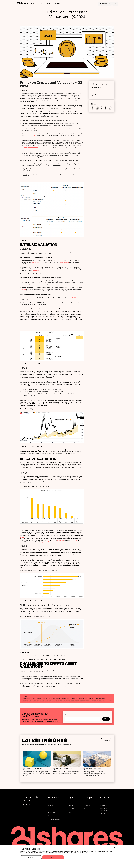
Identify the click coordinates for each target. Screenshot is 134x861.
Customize (31, 857)
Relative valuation (96, 91)
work (35, 135)
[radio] (68, 714)
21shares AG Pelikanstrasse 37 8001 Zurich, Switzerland (105, 808)
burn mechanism (64, 262)
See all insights (106, 740)
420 (27, 655)
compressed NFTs (45, 542)
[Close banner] (114, 847)
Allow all (53, 857)
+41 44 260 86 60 (105, 813)
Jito (77, 540)
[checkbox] (87, 714)
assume (24, 289)
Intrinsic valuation (96, 87)
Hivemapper (60, 540)
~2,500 (22, 537)
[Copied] (101, 108)
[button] (33, 3)
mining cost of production (31, 147)
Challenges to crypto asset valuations (98, 94)
